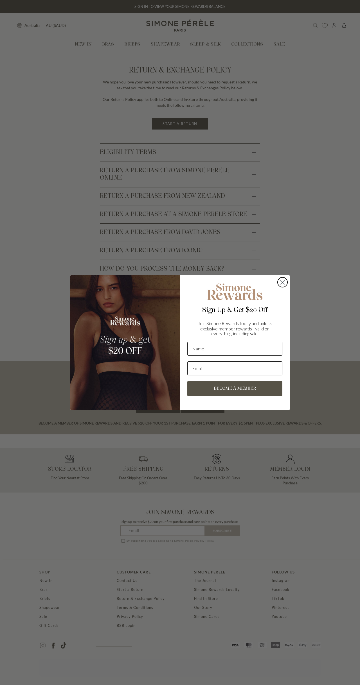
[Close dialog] (282, 282)
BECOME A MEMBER (235, 388)
